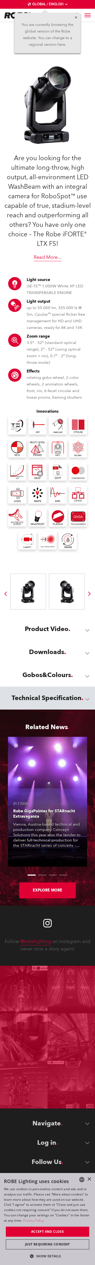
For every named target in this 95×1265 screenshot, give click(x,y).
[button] (47, 1256)
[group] (5, 594)
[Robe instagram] (47, 923)
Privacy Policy (33, 1220)
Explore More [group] (47, 890)
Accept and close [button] (47, 1231)
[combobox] (81, 1179)
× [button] (89, 1179)
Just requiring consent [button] (47, 1244)
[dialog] (47, 1219)
